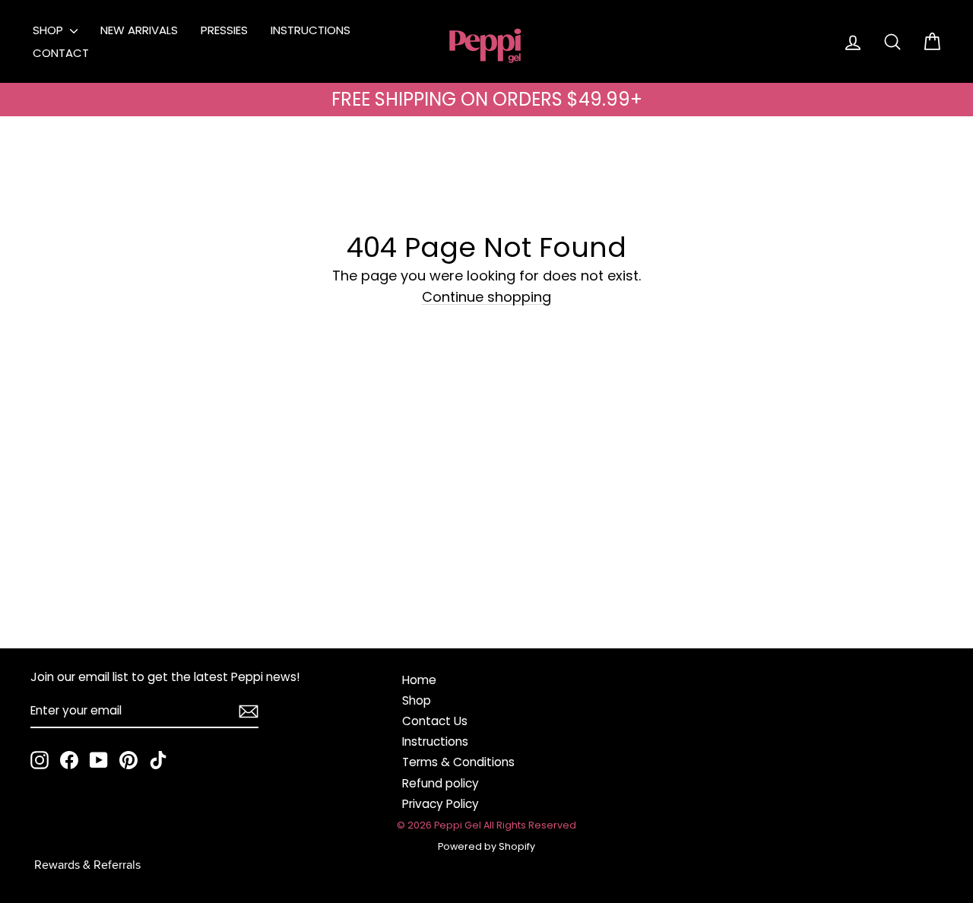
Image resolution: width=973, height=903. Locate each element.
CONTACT (61, 53)
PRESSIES (224, 30)
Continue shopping (486, 297)
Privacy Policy (440, 804)
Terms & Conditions (458, 762)
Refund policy (440, 783)
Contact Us (434, 721)
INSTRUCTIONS (310, 30)
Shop (416, 700)
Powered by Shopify (486, 846)
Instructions (435, 741)
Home (419, 680)
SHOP (49, 30)
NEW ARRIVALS (139, 30)
